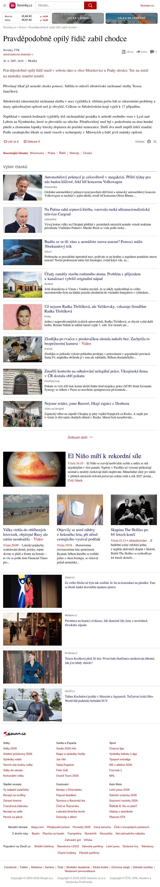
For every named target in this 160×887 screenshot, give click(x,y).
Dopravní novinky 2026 (123, 800)
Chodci (87, 153)
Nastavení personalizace (80, 871)
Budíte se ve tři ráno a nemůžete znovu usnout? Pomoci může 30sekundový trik (93, 244)
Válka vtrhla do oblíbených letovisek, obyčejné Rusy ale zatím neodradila (25, 534)
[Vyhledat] (90, 5)
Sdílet (144, 52)
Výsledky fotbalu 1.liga (123, 753)
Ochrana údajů (120, 867)
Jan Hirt (61, 759)
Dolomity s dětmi (66, 816)
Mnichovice (37, 153)
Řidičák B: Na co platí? (123, 806)
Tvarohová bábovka (15, 806)
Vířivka (88, 839)
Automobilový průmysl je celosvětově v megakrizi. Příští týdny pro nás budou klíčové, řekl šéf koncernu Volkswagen (97, 179)
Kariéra (49, 867)
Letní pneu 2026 (119, 789)
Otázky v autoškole (121, 811)
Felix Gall (62, 770)
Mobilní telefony (44, 846)
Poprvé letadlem (66, 795)
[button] (22, 188)
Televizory (147, 846)
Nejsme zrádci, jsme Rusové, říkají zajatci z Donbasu (86, 403)
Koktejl (48, 349)
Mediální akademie (78, 867)
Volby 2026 (10, 748)
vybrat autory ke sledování (17, 54)
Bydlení (48, 284)
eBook (129, 52)
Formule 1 (115, 770)
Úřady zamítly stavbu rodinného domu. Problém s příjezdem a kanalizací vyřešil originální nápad (92, 276)
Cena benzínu (102, 827)
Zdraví (48, 251)
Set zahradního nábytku (130, 833)
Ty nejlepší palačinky (16, 789)
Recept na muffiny (14, 795)
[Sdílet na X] (155, 141)
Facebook (10, 867)
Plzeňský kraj (52, 381)
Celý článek (75, 480)
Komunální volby (13, 775)
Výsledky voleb (12, 759)
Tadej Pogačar (65, 764)
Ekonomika (50, 187)
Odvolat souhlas (143, 867)
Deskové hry (130, 846)
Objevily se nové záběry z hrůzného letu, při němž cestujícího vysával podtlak (78, 534)
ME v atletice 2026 (120, 764)
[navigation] (5, 5)
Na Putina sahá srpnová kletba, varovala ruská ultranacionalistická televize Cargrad (97, 211)
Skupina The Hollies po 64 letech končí (129, 532)
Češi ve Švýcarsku (67, 806)
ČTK (17, 50)
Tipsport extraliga (120, 759)
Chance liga (116, 748)
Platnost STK (117, 816)
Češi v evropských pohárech (131, 827)
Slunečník (90, 833)
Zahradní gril (73, 839)
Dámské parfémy (92, 846)
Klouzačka (106, 833)
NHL (112, 775)
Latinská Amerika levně (70, 811)
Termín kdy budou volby (18, 764)
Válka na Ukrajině (54, 408)
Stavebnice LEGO (68, 846)
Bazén (36, 833)
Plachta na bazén (53, 833)
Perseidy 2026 (82, 827)
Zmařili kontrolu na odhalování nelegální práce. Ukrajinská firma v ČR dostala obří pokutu (96, 373)
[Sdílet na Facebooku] (149, 141)
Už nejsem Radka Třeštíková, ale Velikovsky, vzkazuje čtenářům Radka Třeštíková (95, 309)
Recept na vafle (12, 811)
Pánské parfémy (89, 852)
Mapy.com (37, 827)
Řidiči (62, 153)
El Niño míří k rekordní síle (104, 455)
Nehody (74, 153)
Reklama (36, 867)
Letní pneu (113, 846)
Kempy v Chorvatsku (69, 789)
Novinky (7, 50)
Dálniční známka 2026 (123, 795)
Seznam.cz (147, 5)
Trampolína (74, 833)
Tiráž (60, 867)
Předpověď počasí (58, 827)
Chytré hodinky (67, 852)
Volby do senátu (13, 770)
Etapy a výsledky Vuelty (70, 753)
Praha (51, 153)
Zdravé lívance (12, 800)
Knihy (47, 316)
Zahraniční (50, 219)
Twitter (24, 867)
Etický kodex (100, 867)
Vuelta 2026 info (66, 748)
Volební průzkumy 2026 (17, 753)
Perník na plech (12, 816)
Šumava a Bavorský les (70, 800)
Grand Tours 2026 (67, 775)
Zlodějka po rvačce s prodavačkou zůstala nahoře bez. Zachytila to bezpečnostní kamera (97, 341)
